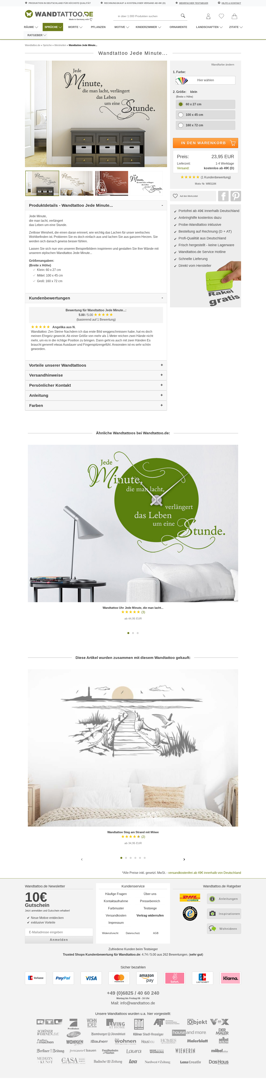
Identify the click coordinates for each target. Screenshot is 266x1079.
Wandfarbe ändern (222, 64)
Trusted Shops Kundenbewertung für (101, 954)
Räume (29, 27)
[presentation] (82, 859)
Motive (120, 27)
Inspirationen (229, 913)
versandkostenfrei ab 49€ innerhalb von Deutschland (204, 872)
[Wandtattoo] (59, 14)
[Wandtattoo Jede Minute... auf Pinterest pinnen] (235, 196)
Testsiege (150, 908)
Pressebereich (150, 901)
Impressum (116, 922)
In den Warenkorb (203, 143)
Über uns (150, 894)
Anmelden (59, 939)
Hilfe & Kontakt (231, 3)
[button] (128, 633)
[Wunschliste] (221, 16)
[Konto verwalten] (208, 16)
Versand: (183, 168)
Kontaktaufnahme (116, 901)
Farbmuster (116, 908)
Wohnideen (228, 928)
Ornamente (178, 27)
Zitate (234, 27)
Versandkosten (116, 915)
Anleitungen (228, 898)
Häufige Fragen (116, 894)
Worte (73, 27)
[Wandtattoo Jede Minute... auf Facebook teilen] (222, 196)
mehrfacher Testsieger (193, 3)
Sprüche (51, 27)
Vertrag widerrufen (150, 915)
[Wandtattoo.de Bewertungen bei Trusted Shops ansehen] (190, 919)
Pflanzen (98, 27)
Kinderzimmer (146, 27)
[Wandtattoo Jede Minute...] (96, 113)
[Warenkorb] (234, 16)
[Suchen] (183, 16)
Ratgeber (34, 35)
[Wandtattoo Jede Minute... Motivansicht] (76, 183)
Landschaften (207, 27)
